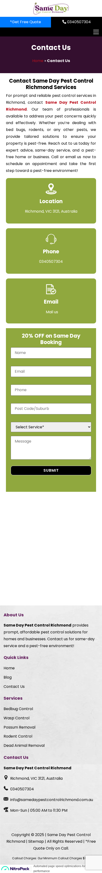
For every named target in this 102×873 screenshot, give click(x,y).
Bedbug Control (18, 709)
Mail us (52, 312)
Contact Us (14, 686)
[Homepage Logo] (51, 8)
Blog (8, 677)
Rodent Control (18, 736)
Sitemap (36, 841)
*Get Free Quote (25, 22)
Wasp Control (16, 718)
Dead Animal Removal (24, 745)
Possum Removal (19, 727)
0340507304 (78, 22)
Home (37, 60)
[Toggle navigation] (96, 31)
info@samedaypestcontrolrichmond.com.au (51, 799)
